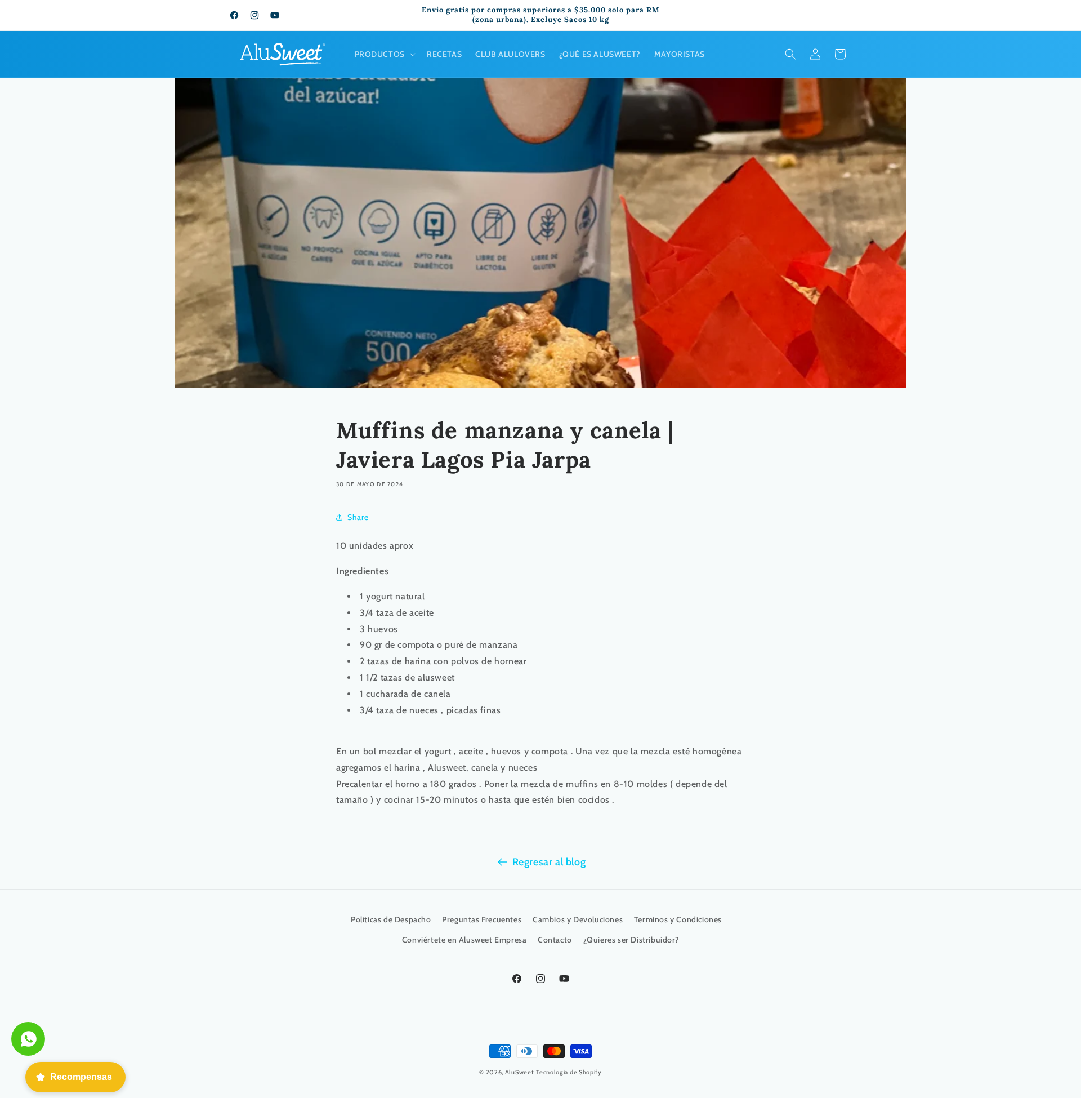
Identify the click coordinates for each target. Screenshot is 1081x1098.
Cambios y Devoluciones (578, 919)
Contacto (555, 940)
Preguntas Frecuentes (481, 919)
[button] (384, 54)
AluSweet (519, 1072)
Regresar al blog (549, 862)
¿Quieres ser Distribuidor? (631, 940)
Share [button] (358, 517)
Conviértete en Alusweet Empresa (464, 940)
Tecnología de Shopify (569, 1072)
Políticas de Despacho (391, 919)
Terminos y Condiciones (678, 919)
